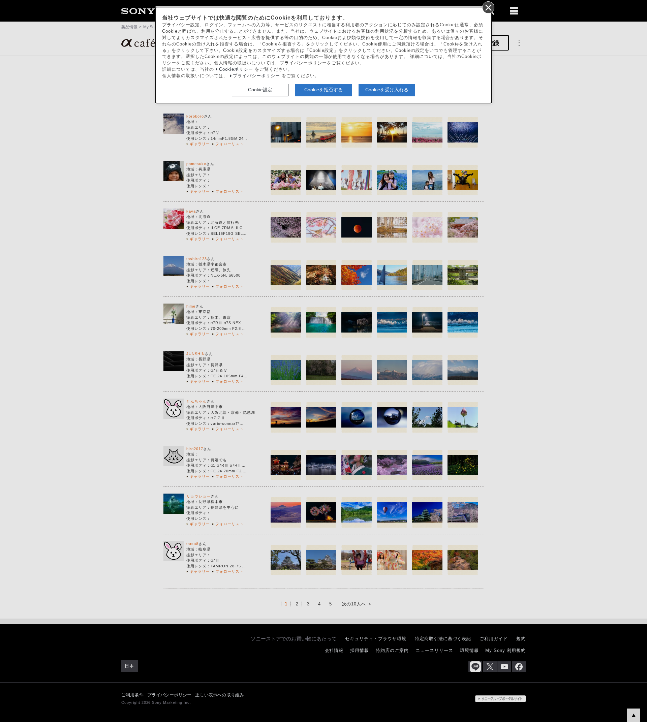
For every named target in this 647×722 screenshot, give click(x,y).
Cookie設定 (260, 89)
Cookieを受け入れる (386, 89)
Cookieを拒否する (323, 89)
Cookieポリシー (236, 69)
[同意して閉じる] (488, 7)
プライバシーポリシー (256, 75)
